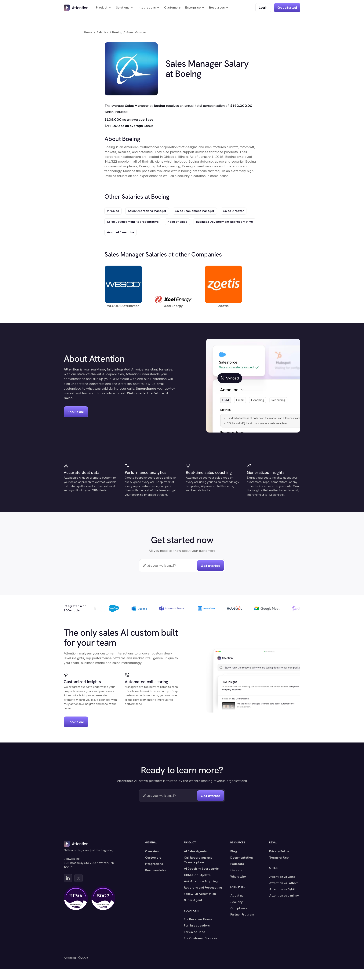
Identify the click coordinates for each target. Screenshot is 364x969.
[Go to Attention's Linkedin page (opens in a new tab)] (68, 878)
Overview (152, 851)
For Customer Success (200, 938)
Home (88, 32)
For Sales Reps (194, 932)
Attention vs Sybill (282, 889)
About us (236, 895)
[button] (103, 7)
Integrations (154, 864)
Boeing (117, 32)
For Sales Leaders (197, 925)
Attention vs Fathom (283, 883)
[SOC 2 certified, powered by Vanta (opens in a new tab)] (103, 898)
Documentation (156, 870)
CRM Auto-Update (197, 875)
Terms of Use (279, 857)
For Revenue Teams (198, 919)
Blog (233, 851)
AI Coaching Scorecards (201, 868)
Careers (236, 870)
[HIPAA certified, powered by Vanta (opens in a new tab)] (76, 898)
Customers (172, 7)
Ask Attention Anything (201, 881)
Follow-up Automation (200, 894)
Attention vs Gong (282, 877)
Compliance (239, 908)
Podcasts (237, 864)
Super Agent (193, 900)
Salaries (102, 32)
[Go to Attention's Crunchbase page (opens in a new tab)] (78, 878)
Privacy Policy (279, 851)
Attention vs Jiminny (284, 895)
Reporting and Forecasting (203, 887)
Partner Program (242, 914)
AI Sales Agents (195, 851)
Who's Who (238, 876)
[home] (76, 8)
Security (236, 902)
